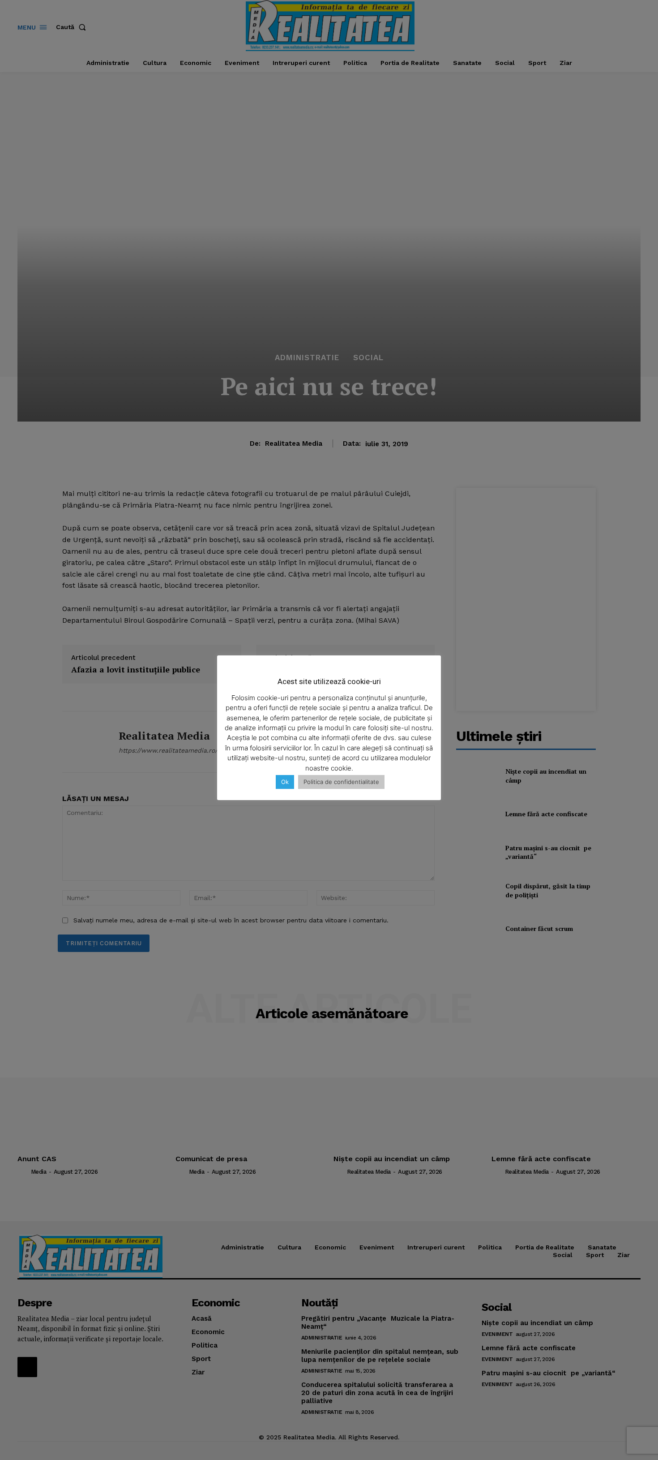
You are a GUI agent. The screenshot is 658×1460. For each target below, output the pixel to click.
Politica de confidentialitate (341, 781)
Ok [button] (285, 781)
